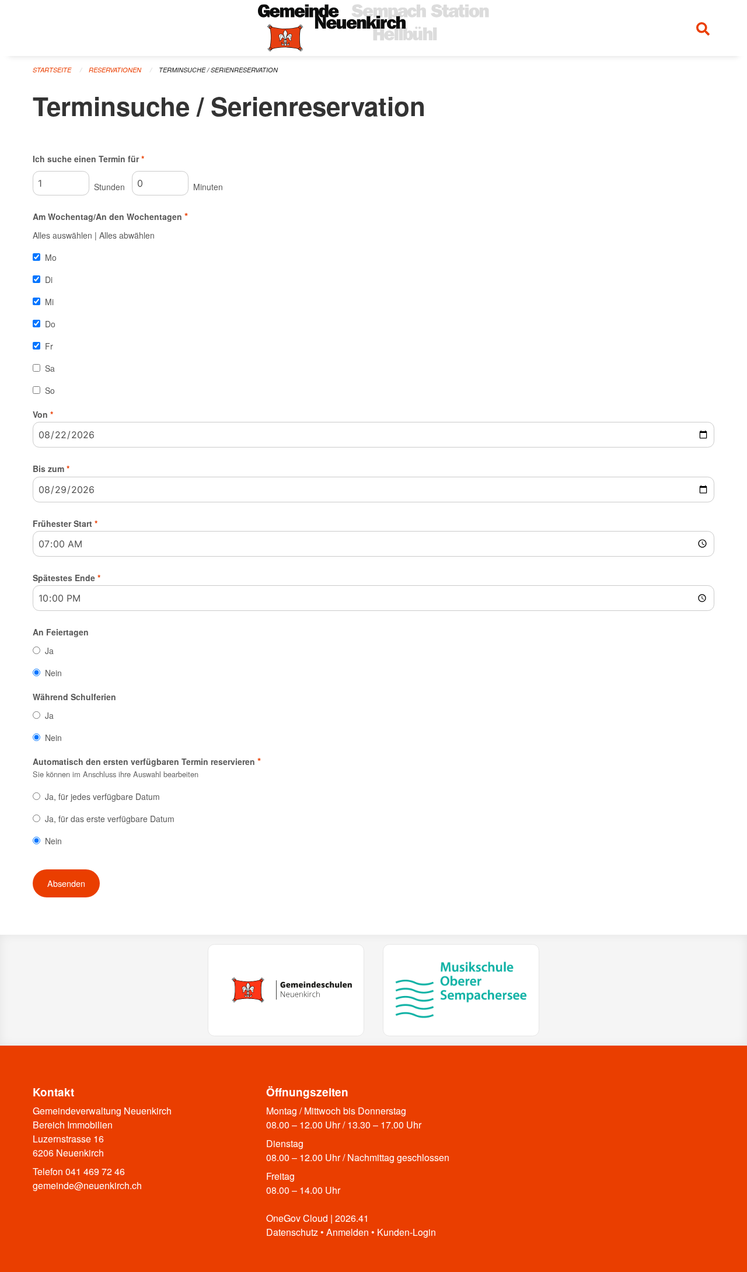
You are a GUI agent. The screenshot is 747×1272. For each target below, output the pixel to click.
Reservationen (115, 69)
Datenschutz (292, 1232)
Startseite (52, 69)
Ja (49, 650)
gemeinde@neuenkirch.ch (87, 1185)
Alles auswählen (62, 235)
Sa (50, 368)
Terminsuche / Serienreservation (218, 69)
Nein (53, 673)
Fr (49, 346)
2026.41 (352, 1218)
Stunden (108, 187)
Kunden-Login (406, 1232)
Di (49, 279)
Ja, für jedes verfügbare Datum (102, 796)
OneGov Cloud (297, 1218)
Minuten (207, 187)
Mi (49, 301)
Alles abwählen (127, 235)
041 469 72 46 (95, 1171)
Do (50, 324)
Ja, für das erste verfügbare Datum (109, 818)
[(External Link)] (286, 990)
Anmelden (347, 1232)
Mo (51, 257)
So (50, 390)
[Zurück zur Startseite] (373, 28)
